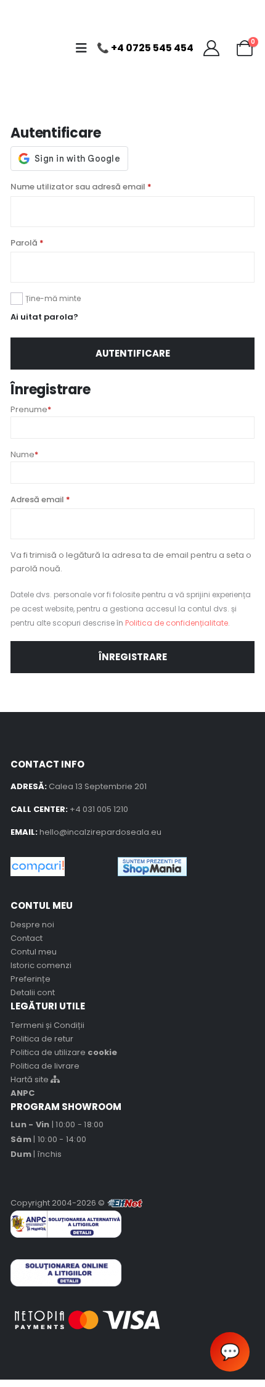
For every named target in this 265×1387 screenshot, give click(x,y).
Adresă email (40, 499)
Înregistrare (133, 656)
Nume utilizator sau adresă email (81, 187)
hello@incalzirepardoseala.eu (100, 832)
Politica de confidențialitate (176, 623)
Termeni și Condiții (47, 1025)
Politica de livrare (45, 1066)
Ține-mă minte (53, 298)
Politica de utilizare (63, 1052)
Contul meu (33, 952)
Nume (24, 454)
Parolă (27, 243)
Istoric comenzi (40, 965)
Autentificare (133, 353)
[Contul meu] (211, 48)
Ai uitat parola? (44, 317)
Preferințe (30, 979)
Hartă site (30, 1079)
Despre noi (32, 924)
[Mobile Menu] (85, 48)
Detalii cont (32, 992)
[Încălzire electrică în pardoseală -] (36, 48)
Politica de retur (41, 1039)
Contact (26, 938)
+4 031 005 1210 (99, 809)
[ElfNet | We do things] (125, 1203)
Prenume (30, 409)
